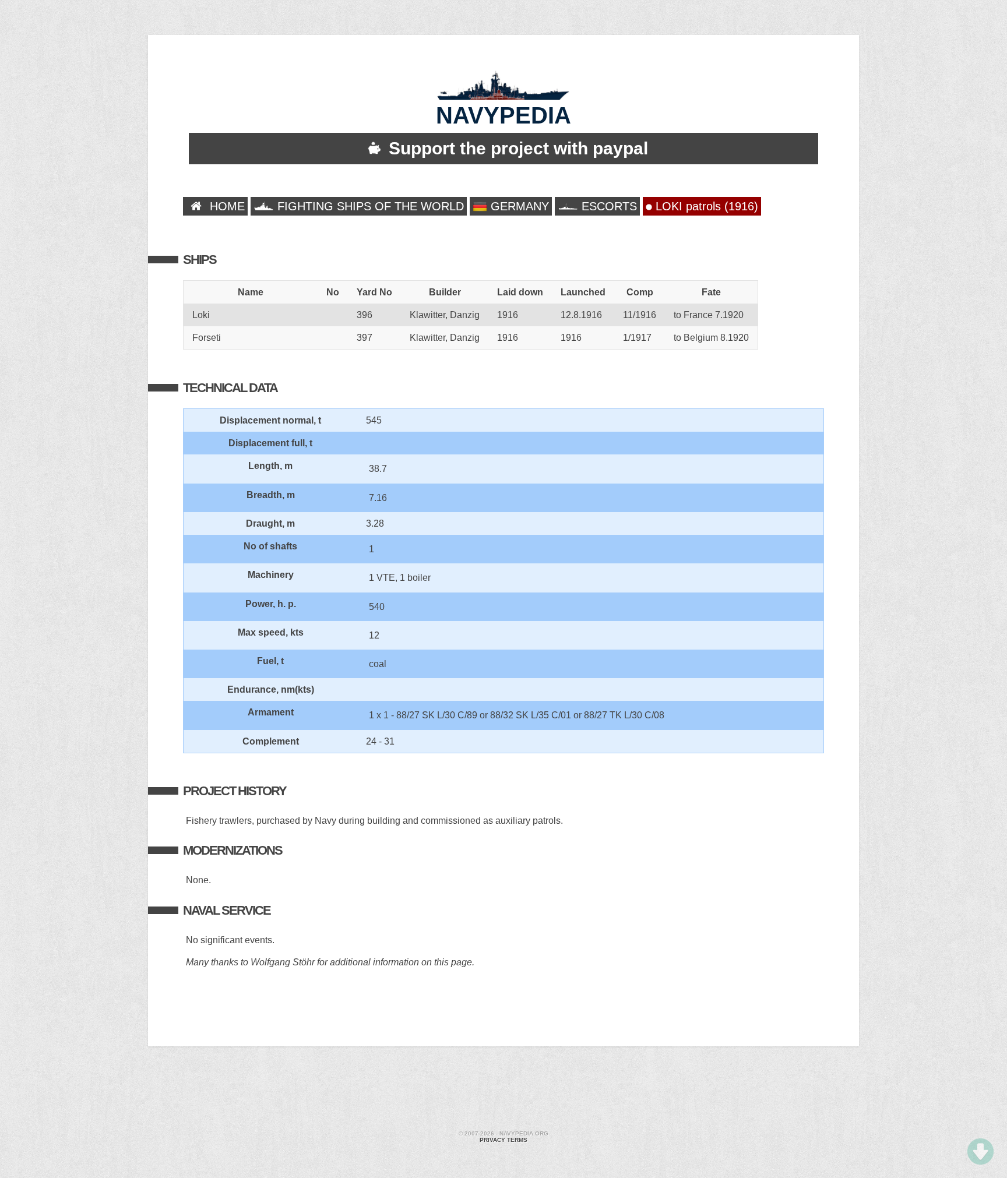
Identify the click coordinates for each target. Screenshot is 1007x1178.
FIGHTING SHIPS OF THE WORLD (369, 206)
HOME (225, 206)
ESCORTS (607, 206)
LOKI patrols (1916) (705, 206)
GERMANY (518, 206)
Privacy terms (503, 1140)
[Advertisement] (503, 1090)
